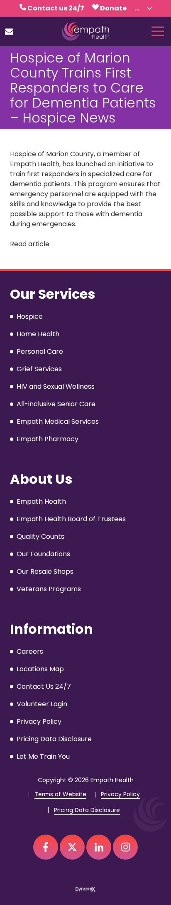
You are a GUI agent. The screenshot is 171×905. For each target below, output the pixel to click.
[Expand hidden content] (149, 8)
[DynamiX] (85, 889)
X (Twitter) (72, 847)
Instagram (125, 847)
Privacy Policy (120, 794)
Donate (113, 8)
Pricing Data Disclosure (87, 810)
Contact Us (9, 32)
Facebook (45, 847)
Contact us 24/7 (55, 8)
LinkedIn (98, 847)
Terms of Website (60, 794)
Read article (29, 244)
